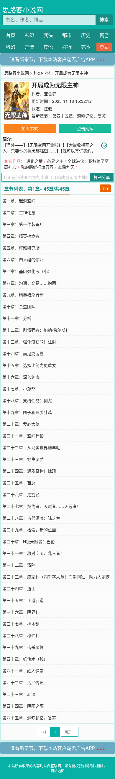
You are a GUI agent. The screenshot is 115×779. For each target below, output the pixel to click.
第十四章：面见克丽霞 (23, 353)
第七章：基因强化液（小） (27, 271)
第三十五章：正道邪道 (23, 600)
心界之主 (55, 161)
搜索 (104, 19)
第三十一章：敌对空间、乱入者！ (33, 553)
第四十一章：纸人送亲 (23, 671)
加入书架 (30, 128)
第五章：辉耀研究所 (21, 248)
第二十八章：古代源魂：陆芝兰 (31, 518)
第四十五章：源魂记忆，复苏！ (81, 116)
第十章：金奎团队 (18, 306)
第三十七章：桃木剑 (21, 624)
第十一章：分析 (16, 318)
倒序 (105, 188)
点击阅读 (85, 128)
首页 (10, 35)
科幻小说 (42, 73)
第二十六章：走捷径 (21, 494)
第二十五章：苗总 (18, 483)
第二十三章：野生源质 (23, 459)
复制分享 (101, 177)
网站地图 (57, 770)
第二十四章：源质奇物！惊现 (29, 471)
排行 (67, 46)
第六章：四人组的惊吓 (23, 259)
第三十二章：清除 (18, 565)
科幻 (10, 46)
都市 (67, 35)
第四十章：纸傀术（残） (25, 659)
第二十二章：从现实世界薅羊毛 (31, 447)
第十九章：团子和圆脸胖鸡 (27, 412)
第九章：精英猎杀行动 (23, 295)
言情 (29, 46)
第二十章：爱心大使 (21, 424)
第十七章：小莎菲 (18, 389)
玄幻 (29, 35)
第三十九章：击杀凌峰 (23, 647)
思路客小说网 (22, 9)
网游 (104, 35)
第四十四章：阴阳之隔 (23, 706)
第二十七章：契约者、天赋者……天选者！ (41, 506)
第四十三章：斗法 (18, 694)
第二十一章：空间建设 (23, 436)
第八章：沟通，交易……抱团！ (31, 283)
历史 (86, 35)
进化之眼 (34, 161)
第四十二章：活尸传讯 (23, 682)
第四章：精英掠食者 (21, 236)
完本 (86, 46)
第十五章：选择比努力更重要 (29, 365)
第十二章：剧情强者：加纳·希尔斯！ (36, 330)
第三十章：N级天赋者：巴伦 (28, 541)
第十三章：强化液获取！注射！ (31, 342)
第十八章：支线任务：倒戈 (27, 400)
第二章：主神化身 (18, 212)
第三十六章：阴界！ (21, 612)
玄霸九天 (66, 167)
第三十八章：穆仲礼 (21, 635)
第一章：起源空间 (18, 201)
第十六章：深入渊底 (21, 377)
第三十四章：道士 (18, 588)
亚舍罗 (50, 94)
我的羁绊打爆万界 (37, 167)
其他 (48, 46)
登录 (104, 46)
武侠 (48, 35)
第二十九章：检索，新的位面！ (31, 530)
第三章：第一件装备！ (23, 224)
